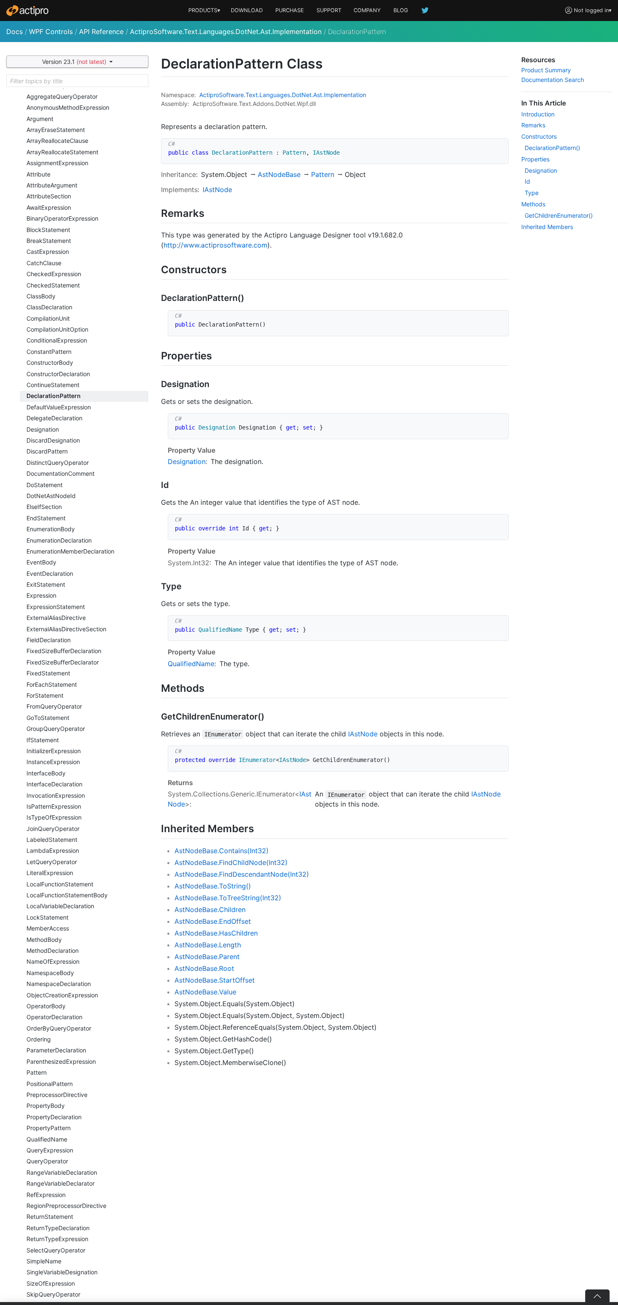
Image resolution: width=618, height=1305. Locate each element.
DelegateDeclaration (54, 418)
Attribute (38, 174)
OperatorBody (46, 1006)
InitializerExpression (53, 750)
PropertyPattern (48, 1127)
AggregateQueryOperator (62, 96)
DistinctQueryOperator (57, 462)
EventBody (41, 562)
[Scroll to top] (597, 1295)
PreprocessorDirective (56, 1094)
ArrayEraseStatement (55, 129)
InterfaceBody (46, 773)
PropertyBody (45, 1105)
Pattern (36, 1072)
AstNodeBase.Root (204, 968)
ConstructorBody (49, 362)
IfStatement (42, 739)
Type (532, 192)
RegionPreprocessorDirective (66, 1205)
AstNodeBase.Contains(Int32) (221, 850)
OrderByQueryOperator (58, 1028)
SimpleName (43, 1261)
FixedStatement (48, 673)
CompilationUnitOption (57, 329)
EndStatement (46, 518)
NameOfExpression (52, 961)
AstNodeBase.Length (207, 945)
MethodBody (44, 939)
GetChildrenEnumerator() (559, 215)
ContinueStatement (52, 384)
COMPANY (367, 10)
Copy (497, 146)
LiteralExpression (49, 872)
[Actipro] (27, 10)
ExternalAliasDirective (56, 617)
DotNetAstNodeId (51, 495)
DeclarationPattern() (552, 147)
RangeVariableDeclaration (61, 1172)
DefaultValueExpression (58, 407)
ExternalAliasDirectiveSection (66, 629)
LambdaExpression (52, 850)
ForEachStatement (51, 684)
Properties (535, 159)
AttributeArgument (51, 185)
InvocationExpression (55, 795)
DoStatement (44, 484)
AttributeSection (48, 196)
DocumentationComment (60, 473)
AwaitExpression (48, 207)
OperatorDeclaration (54, 1016)
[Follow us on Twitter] (425, 10)
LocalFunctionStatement (59, 884)
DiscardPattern (47, 451)
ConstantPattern (48, 351)
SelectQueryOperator (55, 1250)
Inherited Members (547, 226)
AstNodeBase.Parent (207, 956)
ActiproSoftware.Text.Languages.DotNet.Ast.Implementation (226, 31)
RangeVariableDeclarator (60, 1183)
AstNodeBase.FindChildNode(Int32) (231, 862)
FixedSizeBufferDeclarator (62, 662)
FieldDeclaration (48, 639)
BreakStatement (48, 240)
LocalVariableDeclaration (60, 906)
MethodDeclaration (52, 950)
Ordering (38, 1039)
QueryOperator (47, 1161)
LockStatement (47, 917)
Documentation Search (552, 79)
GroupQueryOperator (55, 728)
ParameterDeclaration (56, 1050)
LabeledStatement (51, 839)
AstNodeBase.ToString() (212, 886)
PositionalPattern (49, 1083)
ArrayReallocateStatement (62, 152)
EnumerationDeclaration (59, 540)
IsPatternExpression (53, 806)
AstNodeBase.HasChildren (216, 933)
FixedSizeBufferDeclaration (63, 650)
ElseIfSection (44, 506)
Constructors (539, 136)
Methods (533, 204)
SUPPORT (329, 10)
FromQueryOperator (54, 706)
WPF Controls (51, 31)
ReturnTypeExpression (57, 1238)
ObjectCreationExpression (62, 995)
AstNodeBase (279, 174)
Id (527, 181)
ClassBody (40, 296)
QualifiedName (46, 1139)
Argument (39, 118)
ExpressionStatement (55, 606)
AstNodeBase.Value (205, 992)
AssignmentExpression (57, 162)
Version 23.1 (74, 61)
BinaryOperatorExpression (62, 218)
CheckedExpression (53, 273)
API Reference (101, 31)
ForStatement (44, 695)
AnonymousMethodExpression (67, 107)
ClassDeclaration (49, 307)
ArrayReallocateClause (57, 140)
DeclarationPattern (53, 395)
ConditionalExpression (56, 340)
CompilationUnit (48, 318)
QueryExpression (49, 1150)
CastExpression (47, 251)
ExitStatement (45, 584)
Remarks (533, 125)
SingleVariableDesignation (62, 1272)
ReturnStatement (49, 1216)
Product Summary (546, 70)
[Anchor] (209, 212)
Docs (14, 31)
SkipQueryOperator (53, 1294)
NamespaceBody (50, 972)
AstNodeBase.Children (210, 909)
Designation (42, 429)
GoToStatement (47, 717)
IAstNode (217, 189)
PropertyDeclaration (54, 1116)
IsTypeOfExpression (54, 817)
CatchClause (43, 262)
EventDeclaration (49, 573)
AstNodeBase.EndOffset (212, 921)
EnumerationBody (50, 529)
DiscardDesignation (53, 440)
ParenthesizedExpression (61, 1061)
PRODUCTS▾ (204, 10)
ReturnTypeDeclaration (58, 1227)
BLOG (401, 10)
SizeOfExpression (50, 1283)
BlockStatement (48, 229)
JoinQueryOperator (52, 828)
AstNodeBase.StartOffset (214, 980)
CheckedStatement (53, 285)
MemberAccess (47, 928)
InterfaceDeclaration (54, 784)
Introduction (538, 114)
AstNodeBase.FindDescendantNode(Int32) (241, 874)
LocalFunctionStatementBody (67, 895)
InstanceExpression (53, 761)
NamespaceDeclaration (58, 983)
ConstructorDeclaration (58, 373)
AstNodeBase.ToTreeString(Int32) (227, 898)
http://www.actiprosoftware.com (215, 245)
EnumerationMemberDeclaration (70, 551)
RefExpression (46, 1194)
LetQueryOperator (51, 861)
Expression (41, 595)
